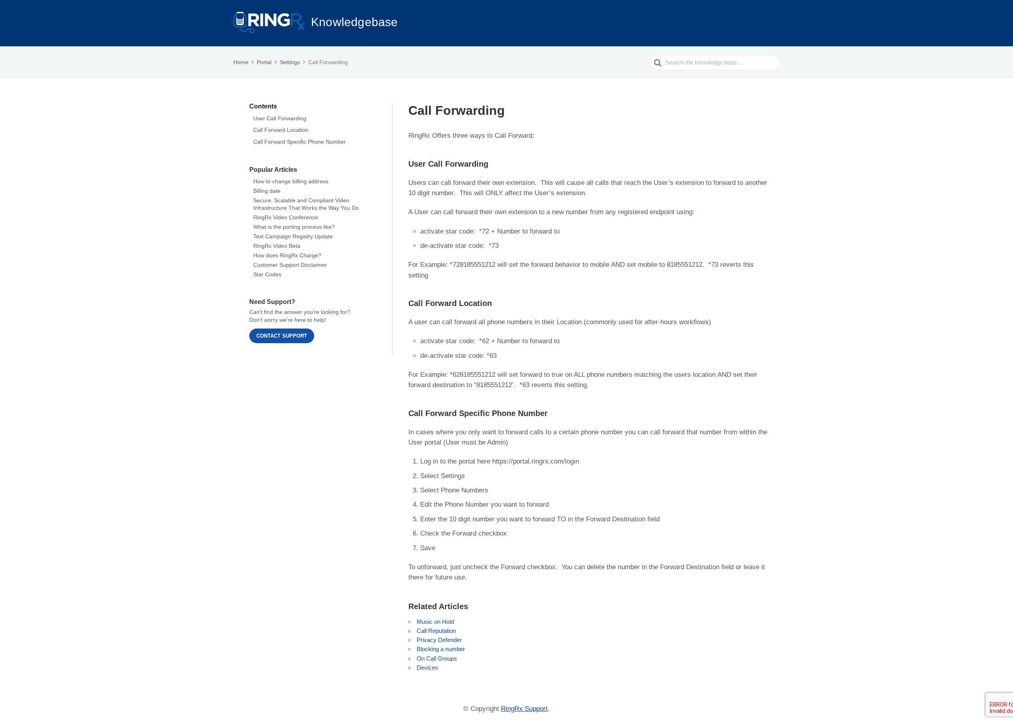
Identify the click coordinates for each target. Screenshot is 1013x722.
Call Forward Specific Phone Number (299, 142)
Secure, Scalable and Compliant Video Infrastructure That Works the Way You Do (306, 204)
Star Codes (267, 274)
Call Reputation (436, 630)
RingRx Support (524, 708)
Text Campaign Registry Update (293, 236)
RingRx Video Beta (276, 246)
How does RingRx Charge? (287, 255)
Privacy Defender (439, 639)
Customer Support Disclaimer (290, 265)
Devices (427, 667)
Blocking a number (441, 649)
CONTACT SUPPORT (281, 336)
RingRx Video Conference (285, 217)
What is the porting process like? (294, 227)
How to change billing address (290, 181)
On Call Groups (437, 658)
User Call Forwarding (279, 118)
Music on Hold (435, 621)
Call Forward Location (280, 130)
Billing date (267, 191)
